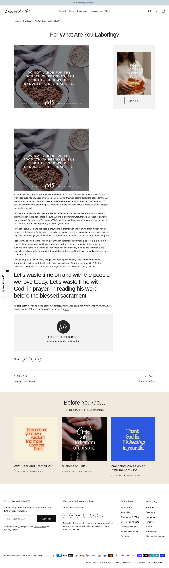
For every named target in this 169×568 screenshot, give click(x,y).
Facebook (150, 512)
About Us (125, 512)
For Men (125, 536)
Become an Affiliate (130, 522)
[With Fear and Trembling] (36, 439)
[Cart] (163, 11)
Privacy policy (106, 562)
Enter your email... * (16, 519)
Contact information (156, 562)
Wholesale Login (128, 526)
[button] (3, 284)
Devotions (27, 21)
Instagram (150, 517)
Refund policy (92, 562)
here (67, 309)
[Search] (149, 11)
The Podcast (152, 531)
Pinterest (150, 522)
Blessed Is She (18, 555)
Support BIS (126, 507)
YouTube (150, 507)
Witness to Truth (74, 466)
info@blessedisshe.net (73, 507)
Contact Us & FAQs (130, 517)
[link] (24, 359)
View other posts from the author (63, 341)
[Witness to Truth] (84, 439)
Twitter (149, 526)
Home (16, 21)
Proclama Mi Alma (129, 531)
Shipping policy (138, 562)
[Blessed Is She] (18, 11)
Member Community (155, 536)
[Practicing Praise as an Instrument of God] (133, 439)
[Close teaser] (7, 271)
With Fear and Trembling (32, 466)
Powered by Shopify (34, 555)
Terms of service (122, 562)
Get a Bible (134, 100)
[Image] (134, 73)
